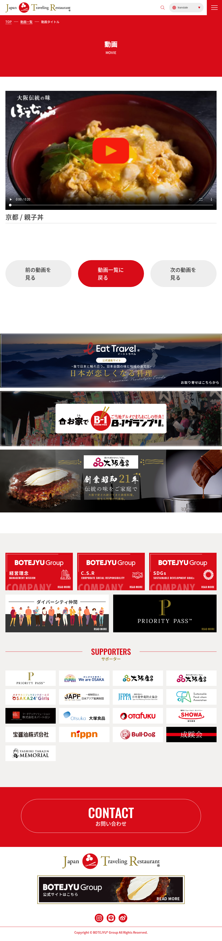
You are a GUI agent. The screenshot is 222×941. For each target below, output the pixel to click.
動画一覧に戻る (111, 273)
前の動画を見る (38, 273)
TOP (8, 22)
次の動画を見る (183, 273)
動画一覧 (26, 22)
